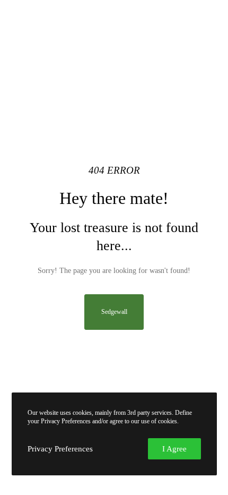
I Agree (174, 449)
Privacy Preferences (60, 449)
